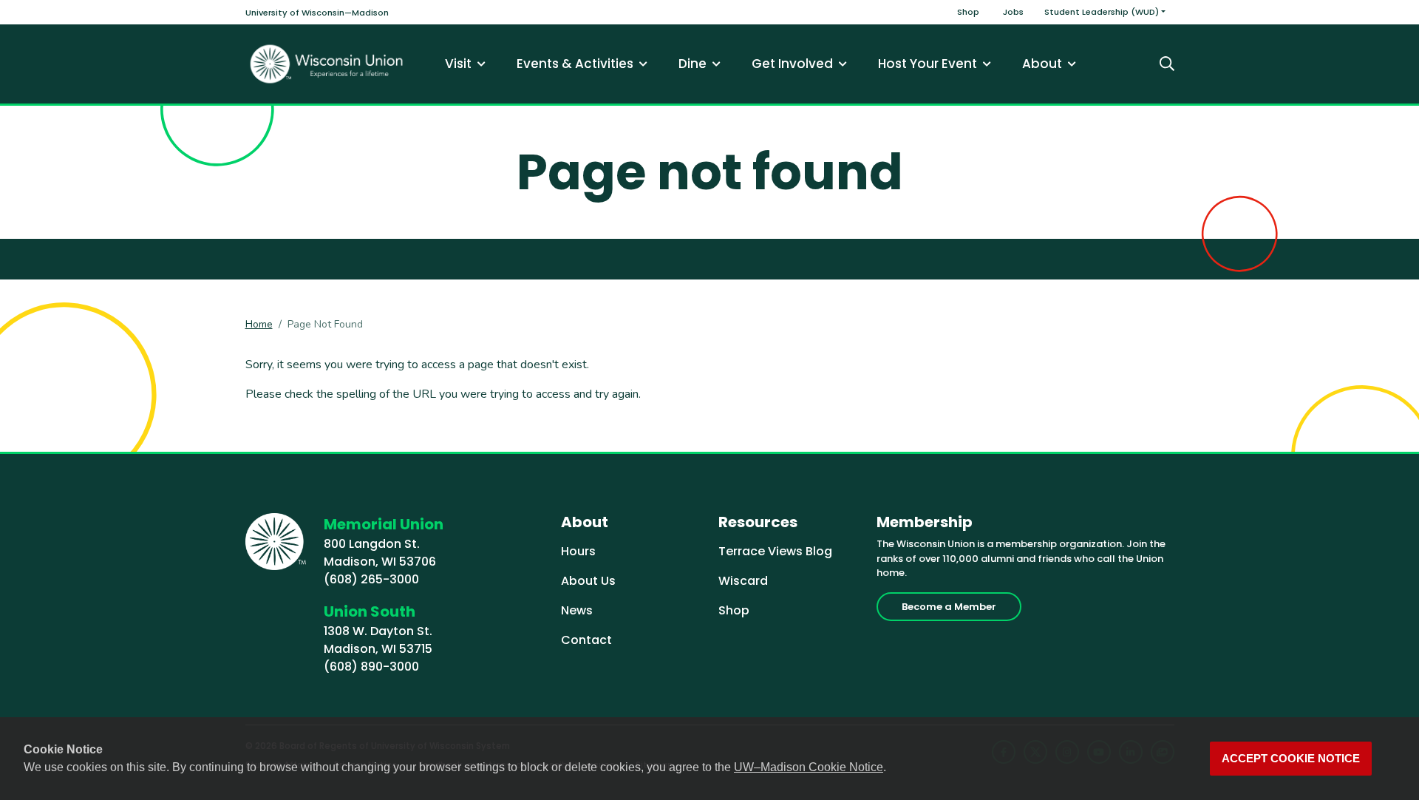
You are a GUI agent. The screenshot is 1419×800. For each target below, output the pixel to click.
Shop (968, 12)
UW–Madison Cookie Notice (808, 767)
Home (259, 324)
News (577, 610)
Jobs (1013, 12)
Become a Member (949, 607)
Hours (578, 551)
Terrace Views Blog (775, 551)
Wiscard (743, 580)
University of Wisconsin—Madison (317, 12)
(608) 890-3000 (371, 666)
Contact (586, 639)
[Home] (326, 63)
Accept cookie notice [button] (1291, 759)
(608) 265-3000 (371, 579)
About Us (588, 580)
